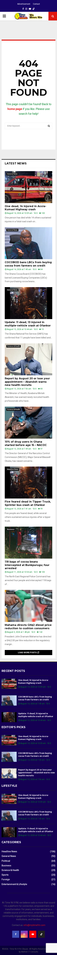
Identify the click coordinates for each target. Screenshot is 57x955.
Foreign (6, 879)
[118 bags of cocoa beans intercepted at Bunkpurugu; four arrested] (28, 543)
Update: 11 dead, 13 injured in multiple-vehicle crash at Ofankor (28, 324)
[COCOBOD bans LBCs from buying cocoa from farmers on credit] (28, 243)
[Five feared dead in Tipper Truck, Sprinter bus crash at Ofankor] (28, 483)
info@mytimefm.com (34, 925)
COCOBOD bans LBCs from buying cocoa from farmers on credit (28, 264)
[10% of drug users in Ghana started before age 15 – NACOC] (28, 423)
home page (14, 109)
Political (6, 861)
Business (10, 529)
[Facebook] (15, 934)
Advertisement (23, 4)
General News (12, 174)
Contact (36, 4)
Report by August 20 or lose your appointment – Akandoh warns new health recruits (27, 382)
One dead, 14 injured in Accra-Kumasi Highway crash (25, 208)
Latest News (16, 163)
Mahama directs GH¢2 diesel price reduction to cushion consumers (28, 626)
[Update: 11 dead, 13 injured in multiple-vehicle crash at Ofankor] (28, 303)
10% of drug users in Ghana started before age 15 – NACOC (26, 443)
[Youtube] (32, 934)
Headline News (12, 469)
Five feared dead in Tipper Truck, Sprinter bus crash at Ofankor (28, 503)
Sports (5, 875)
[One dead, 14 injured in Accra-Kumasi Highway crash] (28, 187)
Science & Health (13, 346)
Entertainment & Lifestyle (14, 884)
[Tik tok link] (34, 8)
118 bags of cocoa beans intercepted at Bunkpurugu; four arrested (27, 565)
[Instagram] (24, 934)
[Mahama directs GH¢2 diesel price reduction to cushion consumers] (28, 606)
